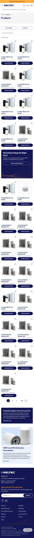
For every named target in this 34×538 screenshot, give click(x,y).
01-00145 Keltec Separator (6, 85)
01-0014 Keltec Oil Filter (23, 57)
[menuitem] (24, 5)
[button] (2, 5)
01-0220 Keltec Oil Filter (7, 308)
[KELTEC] (9, 5)
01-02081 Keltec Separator (6, 280)
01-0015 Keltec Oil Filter (23, 85)
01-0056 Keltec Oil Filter (7, 198)
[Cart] (31, 5)
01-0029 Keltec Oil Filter (7, 139)
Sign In (27, 5)
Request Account (20, 1)
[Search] (2, 33)
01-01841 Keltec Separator (23, 253)
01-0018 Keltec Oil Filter (7, 112)
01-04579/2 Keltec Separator (23, 335)
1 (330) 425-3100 (10, 481)
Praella (14, 528)
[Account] (24, 5)
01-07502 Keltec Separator (23, 362)
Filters (10, 28)
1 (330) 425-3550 (9, 482)
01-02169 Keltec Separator (23, 280)
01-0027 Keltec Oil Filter (23, 112)
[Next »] (25, 400)
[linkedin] (6, 500)
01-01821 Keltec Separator (6, 253)
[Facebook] (2, 500)
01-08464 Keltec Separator (6, 390)
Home (2, 14)
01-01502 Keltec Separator (23, 226)
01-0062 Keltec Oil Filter (23, 198)
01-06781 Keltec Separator (6, 362)
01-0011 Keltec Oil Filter (7, 57)
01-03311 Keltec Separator (23, 308)
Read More (6, 461)
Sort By (25, 28)
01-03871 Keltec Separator (6, 335)
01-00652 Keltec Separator (6, 226)
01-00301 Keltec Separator (23, 139)
